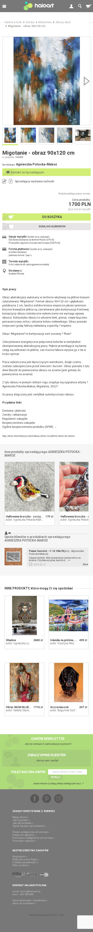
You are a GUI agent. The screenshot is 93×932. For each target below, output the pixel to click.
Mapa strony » (20, 817)
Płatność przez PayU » (25, 859)
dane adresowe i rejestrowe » (29, 900)
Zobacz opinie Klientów (47, 755)
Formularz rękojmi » (24, 840)
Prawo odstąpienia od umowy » (30, 832)
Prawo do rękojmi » (23, 835)
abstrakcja (34, 436)
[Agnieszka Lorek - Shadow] (24, 615)
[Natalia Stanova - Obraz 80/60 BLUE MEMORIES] (24, 682)
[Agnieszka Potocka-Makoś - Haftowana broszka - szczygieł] (29, 486)
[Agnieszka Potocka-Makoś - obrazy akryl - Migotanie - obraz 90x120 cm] (46, 81)
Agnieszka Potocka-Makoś (26, 540)
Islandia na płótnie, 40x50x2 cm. (70, 640)
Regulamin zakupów (15, 418)
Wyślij (55, 777)
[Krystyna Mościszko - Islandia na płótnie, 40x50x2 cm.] (68, 615)
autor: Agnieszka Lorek (19, 643)
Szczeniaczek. (60, 707)
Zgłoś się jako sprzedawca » (29, 826)
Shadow (11, 640)
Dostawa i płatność (14, 410)
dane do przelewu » (24, 903)
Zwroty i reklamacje (14, 414)
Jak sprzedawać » (22, 823)
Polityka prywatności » (25, 862)
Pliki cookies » (21, 865)
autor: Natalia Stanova (19, 710)
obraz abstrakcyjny (17, 436)
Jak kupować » (21, 820)
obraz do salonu (66, 436)
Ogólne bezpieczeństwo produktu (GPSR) (27, 426)
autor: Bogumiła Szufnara (65, 710)
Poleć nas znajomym (28, 772)
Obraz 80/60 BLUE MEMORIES (25, 707)
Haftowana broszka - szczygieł (26, 516)
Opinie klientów (15, 537)
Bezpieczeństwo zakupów (18, 422)
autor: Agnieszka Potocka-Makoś (25, 519)
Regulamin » (19, 856)
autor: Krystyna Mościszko (65, 643)
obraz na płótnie (48, 436)
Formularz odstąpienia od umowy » (33, 837)
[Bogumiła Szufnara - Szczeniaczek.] (68, 682)
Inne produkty (14, 452)
